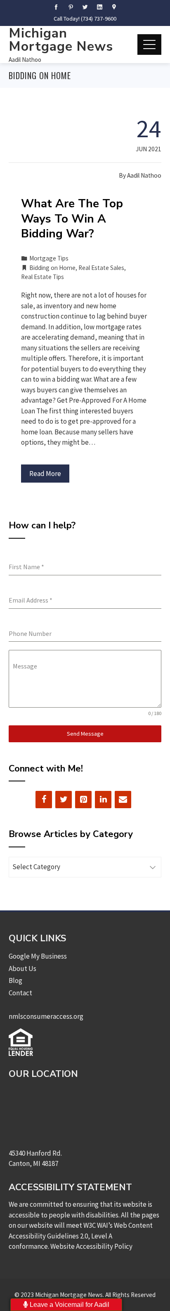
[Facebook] (43, 799)
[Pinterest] (83, 799)
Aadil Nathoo (25, 59)
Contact (20, 992)
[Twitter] (63, 799)
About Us (22, 968)
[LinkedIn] (103, 799)
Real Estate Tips (42, 277)
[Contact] (123, 799)
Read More (45, 473)
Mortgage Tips (48, 258)
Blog (15, 980)
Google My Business (38, 956)
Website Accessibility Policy (91, 1246)
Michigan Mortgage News (61, 39)
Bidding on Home (52, 268)
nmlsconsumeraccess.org (46, 1016)
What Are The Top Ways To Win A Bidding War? (72, 219)
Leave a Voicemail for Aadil (68, 1304)
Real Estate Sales (101, 268)
